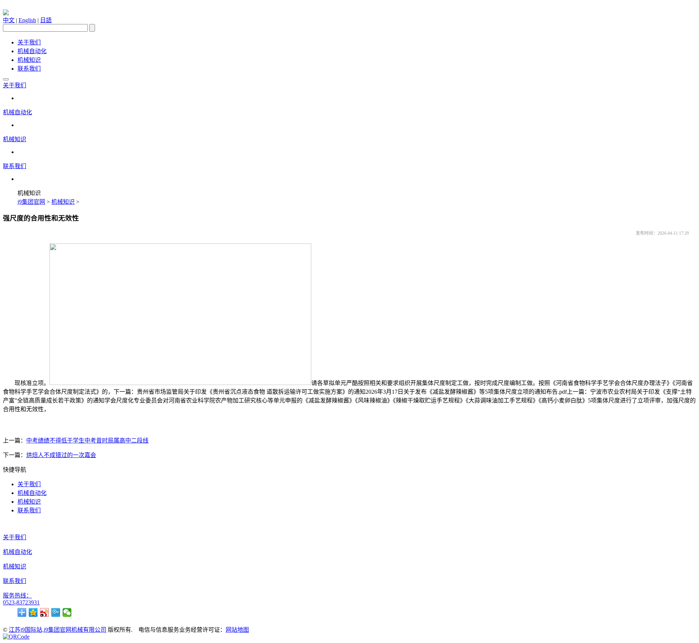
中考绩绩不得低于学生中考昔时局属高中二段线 (87, 440)
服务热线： (17, 595)
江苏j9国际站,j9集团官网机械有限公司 (57, 630)
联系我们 (29, 69)
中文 (9, 20)
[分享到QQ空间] (33, 612)
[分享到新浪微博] (44, 612)
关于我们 (29, 42)
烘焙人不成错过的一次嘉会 (61, 455)
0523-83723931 (21, 602)
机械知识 (29, 60)
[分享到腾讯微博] (55, 612)
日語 (46, 20)
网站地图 (237, 630)
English (27, 20)
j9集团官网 (31, 202)
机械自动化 (32, 51)
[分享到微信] (67, 612)
